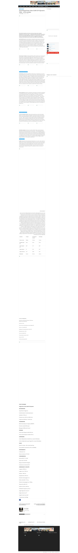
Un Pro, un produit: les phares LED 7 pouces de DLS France (24, 504)
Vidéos (30, 6)
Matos (33, 6)
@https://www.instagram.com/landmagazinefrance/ (44, 524)
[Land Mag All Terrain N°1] (32, 518)
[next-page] (44, 514)
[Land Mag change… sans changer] (23, 518)
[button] (58, 6)
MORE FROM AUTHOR (27, 514)
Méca (27, 6)
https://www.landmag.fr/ (26, 509)
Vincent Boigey (21, 13)
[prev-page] (43, 514)
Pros (36, 6)
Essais (24, 6)
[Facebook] (20, 500)
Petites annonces (41, 6)
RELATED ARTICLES (22, 514)
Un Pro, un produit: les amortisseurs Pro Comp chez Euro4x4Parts (39, 504)
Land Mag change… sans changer (22, 522)
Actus (21, 6)
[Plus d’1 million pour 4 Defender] (41, 518)
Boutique (46, 6)
